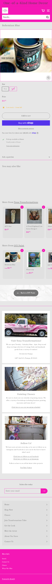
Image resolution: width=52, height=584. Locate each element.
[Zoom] (48, 77)
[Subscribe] (42, 575)
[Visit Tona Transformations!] (26, 325)
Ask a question (8, 157)
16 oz (13, 89)
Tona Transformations (26, 202)
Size (3, 84)
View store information (12, 146)
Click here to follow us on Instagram (26, 459)
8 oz (5, 89)
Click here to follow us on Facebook (26, 456)
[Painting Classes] (26, 379)
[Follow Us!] (26, 428)
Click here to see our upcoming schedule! (26, 407)
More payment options (26, 128)
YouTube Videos (26, 468)
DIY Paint (19, 245)
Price (4, 97)
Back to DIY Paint (27, 293)
